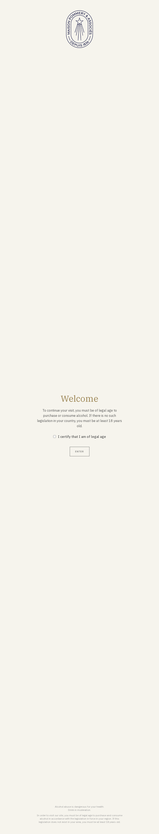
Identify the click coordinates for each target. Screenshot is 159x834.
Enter (79, 451)
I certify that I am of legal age (82, 437)
